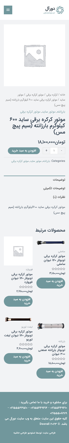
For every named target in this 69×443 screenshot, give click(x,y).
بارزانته (61, 111)
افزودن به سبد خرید (24, 150)
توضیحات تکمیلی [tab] (54, 188)
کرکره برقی (52, 95)
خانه (62, 95)
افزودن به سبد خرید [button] (54, 283)
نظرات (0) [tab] (59, 197)
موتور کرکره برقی (35, 95)
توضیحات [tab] (59, 180)
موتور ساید (49, 111)
